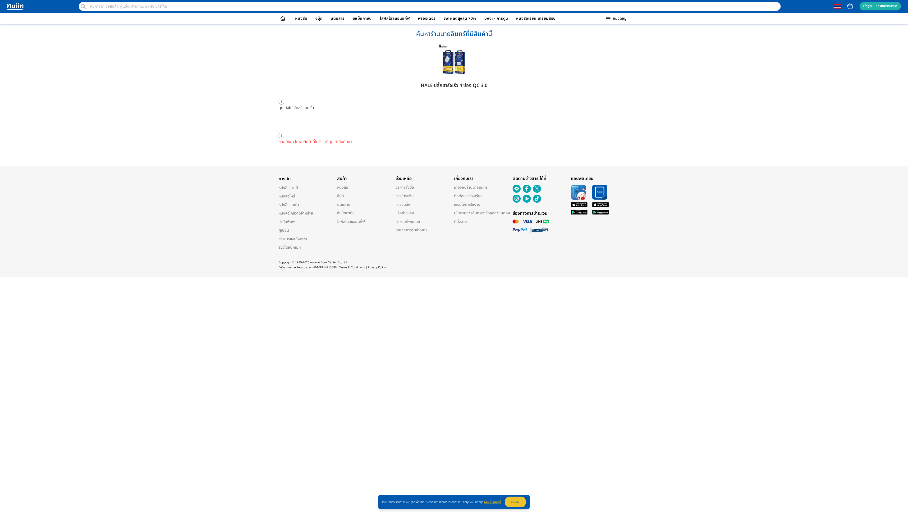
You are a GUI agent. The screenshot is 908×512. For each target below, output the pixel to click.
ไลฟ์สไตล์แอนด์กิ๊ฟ (395, 18)
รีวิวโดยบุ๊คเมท (290, 247)
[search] (83, 6)
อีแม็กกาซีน (362, 18)
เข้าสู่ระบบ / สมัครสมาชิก (880, 6)
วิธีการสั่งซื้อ (404, 187)
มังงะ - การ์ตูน (496, 18)
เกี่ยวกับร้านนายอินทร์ (471, 187)
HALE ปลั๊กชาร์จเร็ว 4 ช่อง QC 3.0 (454, 85)
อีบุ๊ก (319, 18)
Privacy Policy (377, 267)
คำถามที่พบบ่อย (407, 221)
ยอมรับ (515, 502)
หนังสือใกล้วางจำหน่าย (296, 213)
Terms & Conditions (352, 267)
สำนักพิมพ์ (287, 222)
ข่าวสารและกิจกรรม (293, 239)
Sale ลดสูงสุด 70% (460, 18)
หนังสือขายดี (288, 188)
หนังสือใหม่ (287, 196)
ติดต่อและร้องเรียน (468, 196)
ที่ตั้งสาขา (461, 221)
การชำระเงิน (404, 196)
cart (850, 6)
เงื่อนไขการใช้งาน (467, 204)
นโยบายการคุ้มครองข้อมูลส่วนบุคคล (482, 213)
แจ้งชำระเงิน (404, 213)
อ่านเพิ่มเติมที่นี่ (492, 502)
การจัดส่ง (402, 204)
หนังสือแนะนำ (289, 205)
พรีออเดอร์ (427, 18)
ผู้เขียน (284, 230)
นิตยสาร (337, 18)
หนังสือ (301, 18)
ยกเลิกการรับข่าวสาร (411, 230)
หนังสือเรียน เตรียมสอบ (536, 18)
